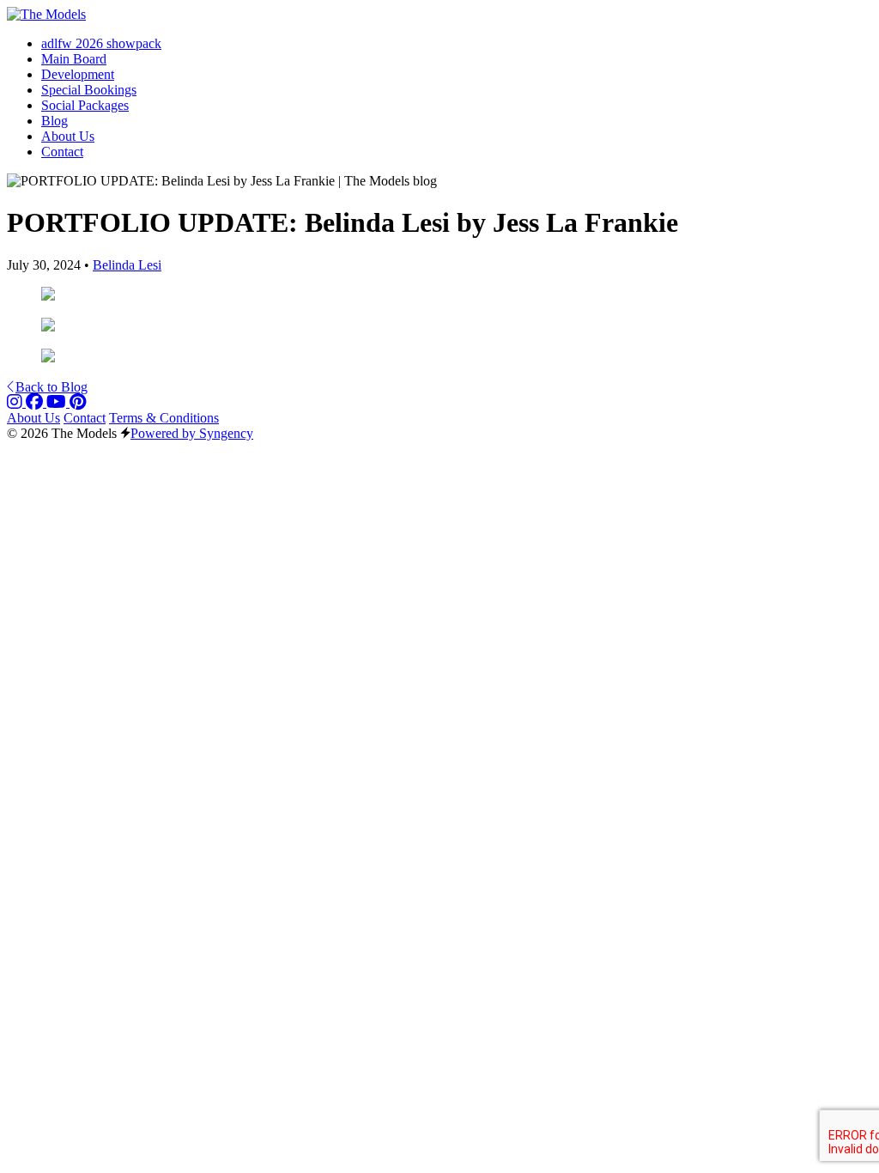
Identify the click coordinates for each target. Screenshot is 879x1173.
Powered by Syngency (191, 433)
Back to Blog (51, 387)
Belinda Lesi (127, 265)
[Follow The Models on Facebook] (36, 402)
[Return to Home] (46, 14)
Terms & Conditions (164, 417)
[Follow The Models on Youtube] (58, 402)
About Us (33, 417)
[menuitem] (101, 43)
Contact (85, 417)
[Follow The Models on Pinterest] (78, 402)
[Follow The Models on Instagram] (16, 402)
